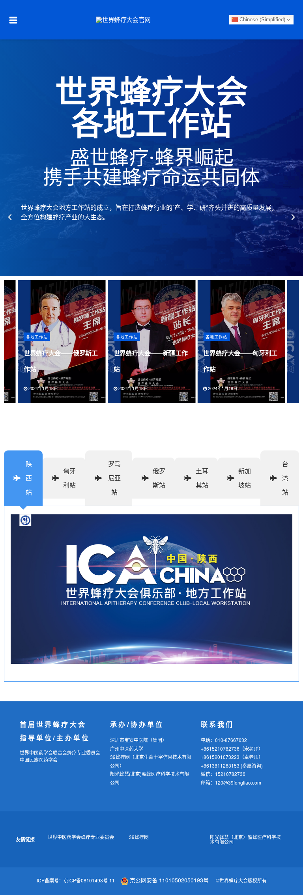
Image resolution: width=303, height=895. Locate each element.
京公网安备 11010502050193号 (169, 880)
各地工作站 (37, 337)
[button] (10, 217)
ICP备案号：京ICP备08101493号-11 (76, 880)
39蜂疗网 (139, 836)
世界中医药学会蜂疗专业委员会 (81, 836)
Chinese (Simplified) (261, 19)
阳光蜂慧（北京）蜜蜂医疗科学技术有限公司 (245, 839)
